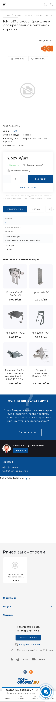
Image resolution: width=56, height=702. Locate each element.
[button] (26, 479)
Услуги (7, 606)
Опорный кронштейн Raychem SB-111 (40, 373)
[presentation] (53, 209)
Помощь (8, 615)
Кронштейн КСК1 (41, 332)
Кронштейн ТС (41, 292)
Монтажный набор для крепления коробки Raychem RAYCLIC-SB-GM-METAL (15, 376)
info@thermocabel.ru (30, 644)
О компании (10, 598)
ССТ (16, 131)
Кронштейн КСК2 (15, 332)
